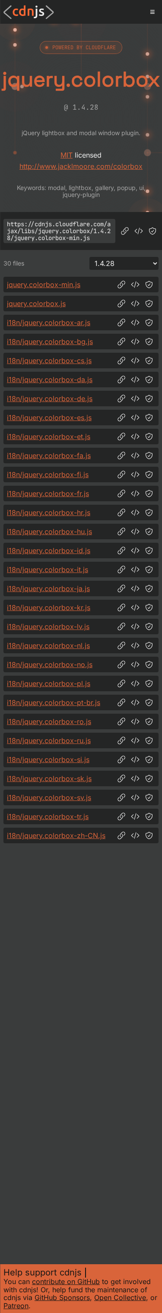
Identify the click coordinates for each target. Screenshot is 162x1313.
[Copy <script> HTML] (139, 231)
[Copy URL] (125, 231)
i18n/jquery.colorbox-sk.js (49, 778)
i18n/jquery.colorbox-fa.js (49, 455)
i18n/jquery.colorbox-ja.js (48, 588)
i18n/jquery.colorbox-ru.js (49, 740)
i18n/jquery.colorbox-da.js (49, 379)
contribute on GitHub (66, 1281)
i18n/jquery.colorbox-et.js (48, 436)
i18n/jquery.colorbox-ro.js (49, 721)
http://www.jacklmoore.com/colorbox (81, 166)
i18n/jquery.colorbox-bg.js (50, 341)
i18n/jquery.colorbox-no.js (49, 664)
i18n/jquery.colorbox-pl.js (48, 683)
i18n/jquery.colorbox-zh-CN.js (56, 835)
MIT (66, 155)
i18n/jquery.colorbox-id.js (48, 550)
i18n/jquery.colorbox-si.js (48, 759)
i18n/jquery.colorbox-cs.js (49, 360)
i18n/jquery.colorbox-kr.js (48, 607)
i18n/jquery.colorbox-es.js (49, 417)
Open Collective (120, 1297)
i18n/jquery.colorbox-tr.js (48, 816)
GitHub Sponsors (62, 1297)
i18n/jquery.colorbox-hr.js (48, 512)
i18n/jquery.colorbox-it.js (47, 569)
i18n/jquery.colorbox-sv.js (49, 797)
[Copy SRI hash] (152, 231)
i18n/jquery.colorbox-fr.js (48, 493)
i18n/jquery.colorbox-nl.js (48, 645)
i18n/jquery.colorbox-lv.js (48, 626)
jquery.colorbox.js (36, 303)
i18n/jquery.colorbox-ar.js (48, 322)
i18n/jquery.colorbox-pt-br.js (53, 702)
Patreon (16, 1305)
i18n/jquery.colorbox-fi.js (48, 474)
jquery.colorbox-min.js (43, 284)
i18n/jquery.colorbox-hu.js (49, 531)
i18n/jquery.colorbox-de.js (49, 398)
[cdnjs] (28, 12)
